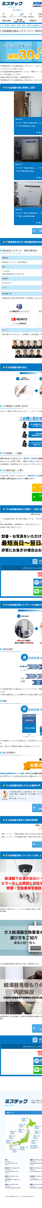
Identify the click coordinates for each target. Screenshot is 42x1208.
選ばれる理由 (6, 20)
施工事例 (20, 20)
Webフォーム (4, 461)
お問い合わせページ (13, 478)
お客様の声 (32, 20)
